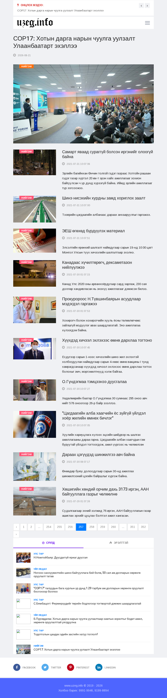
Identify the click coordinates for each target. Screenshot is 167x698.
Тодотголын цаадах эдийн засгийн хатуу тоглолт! (66, 634)
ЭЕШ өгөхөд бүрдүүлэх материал (93, 231)
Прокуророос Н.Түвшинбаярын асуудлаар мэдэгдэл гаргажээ (101, 301)
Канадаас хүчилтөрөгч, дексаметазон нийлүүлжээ (97, 265)
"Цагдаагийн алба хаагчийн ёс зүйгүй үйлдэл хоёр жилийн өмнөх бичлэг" (104, 415)
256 (70, 526)
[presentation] (141, 5)
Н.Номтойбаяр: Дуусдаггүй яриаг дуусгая (61, 557)
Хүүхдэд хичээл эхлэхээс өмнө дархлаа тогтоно (107, 340)
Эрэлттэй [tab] (120, 543)
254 (48, 526)
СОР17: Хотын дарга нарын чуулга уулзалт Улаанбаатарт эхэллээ (60, 10)
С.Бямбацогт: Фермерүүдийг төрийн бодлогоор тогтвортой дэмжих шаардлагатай (87, 603)
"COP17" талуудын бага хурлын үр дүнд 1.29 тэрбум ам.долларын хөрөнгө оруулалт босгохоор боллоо (89, 590)
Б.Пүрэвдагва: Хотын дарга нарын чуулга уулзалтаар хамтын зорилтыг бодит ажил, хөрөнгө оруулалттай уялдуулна (88, 620)
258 (91, 526)
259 (102, 526)
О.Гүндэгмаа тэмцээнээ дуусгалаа (94, 382)
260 (113, 526)
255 (59, 526)
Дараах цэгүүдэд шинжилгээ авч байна (98, 455)
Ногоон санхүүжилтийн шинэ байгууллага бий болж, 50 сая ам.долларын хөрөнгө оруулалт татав (87, 574)
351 (132, 526)
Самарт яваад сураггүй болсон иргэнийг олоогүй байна (107, 154)
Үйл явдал (40, 569)
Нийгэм (26, 66)
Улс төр (39, 554)
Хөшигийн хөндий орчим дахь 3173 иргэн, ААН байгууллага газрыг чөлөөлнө (105, 491)
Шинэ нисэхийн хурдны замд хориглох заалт (103, 198)
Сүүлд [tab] (50, 543)
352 (143, 526)
